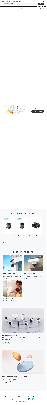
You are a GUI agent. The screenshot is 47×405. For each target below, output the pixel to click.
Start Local (6, 342)
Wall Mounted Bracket (34, 235)
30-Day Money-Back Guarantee (20, 401)
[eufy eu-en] (22, 8)
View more (5, 278)
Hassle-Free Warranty (18, 403)
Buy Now (4, 242)
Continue (41, 3)
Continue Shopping (37, 111)
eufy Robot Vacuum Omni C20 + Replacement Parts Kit (7, 237)
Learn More (6, 382)
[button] (43, 1)
